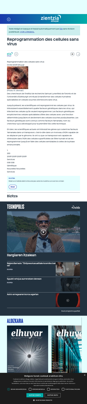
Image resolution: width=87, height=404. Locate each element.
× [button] (84, 375)
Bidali (13, 187)
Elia (61, 29)
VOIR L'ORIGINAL (27, 32)
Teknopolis (15, 206)
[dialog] (43, 388)
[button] (8, 19)
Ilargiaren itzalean (21, 255)
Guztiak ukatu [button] (52, 395)
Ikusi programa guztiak (70, 311)
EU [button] (16, 54)
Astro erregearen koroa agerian (22, 294)
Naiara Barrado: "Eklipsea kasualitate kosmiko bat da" (31, 264)
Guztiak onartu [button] (35, 395)
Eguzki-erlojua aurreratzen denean (24, 279)
